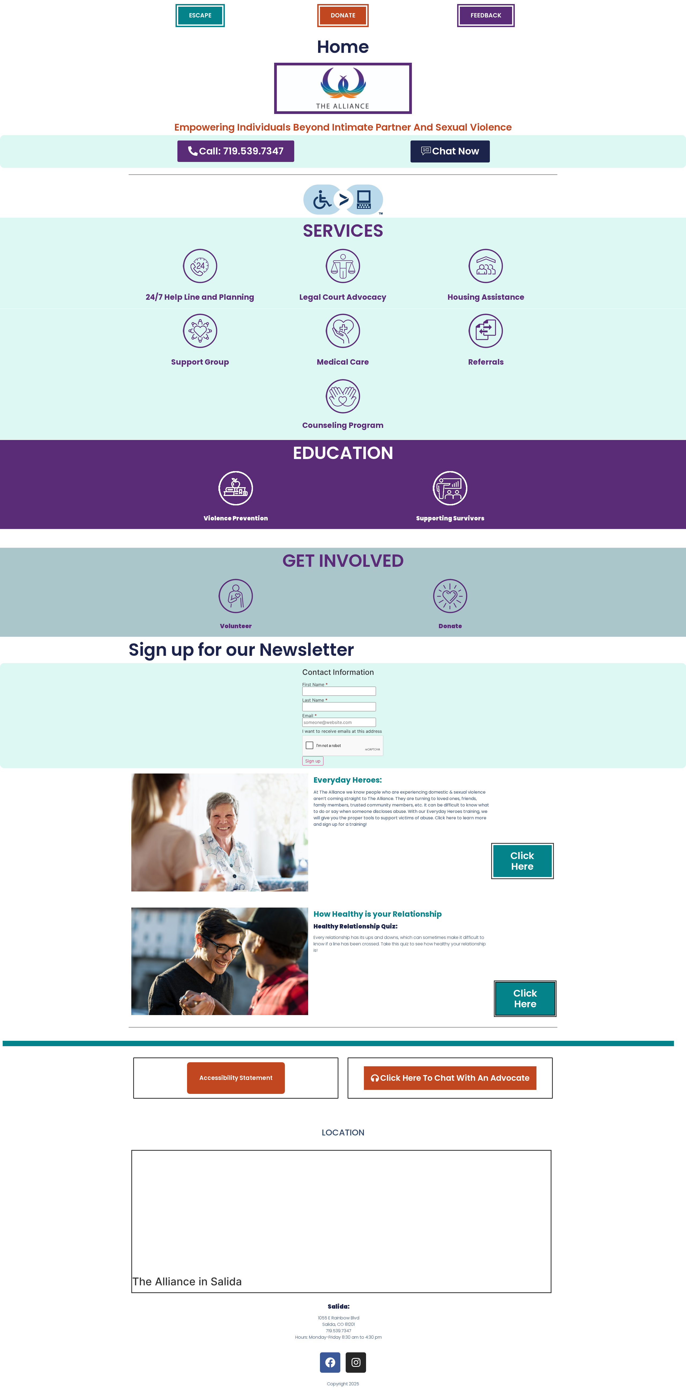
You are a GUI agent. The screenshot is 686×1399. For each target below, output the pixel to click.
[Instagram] (356, 1362)
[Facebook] (330, 1362)
